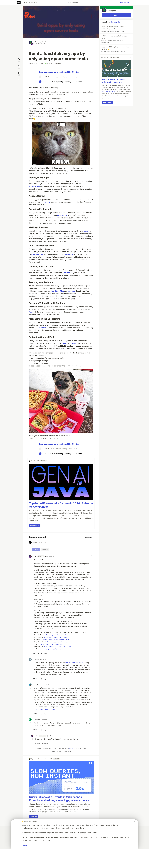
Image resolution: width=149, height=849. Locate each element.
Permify (47, 202)
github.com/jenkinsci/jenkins (50, 649)
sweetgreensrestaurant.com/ (44, 709)
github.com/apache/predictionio (55, 642)
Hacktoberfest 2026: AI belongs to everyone (113, 80)
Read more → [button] (34, 525)
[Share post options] (19, 86)
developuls (42, 42)
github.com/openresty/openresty (55, 635)
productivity (33, 63)
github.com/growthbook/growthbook (57, 646)
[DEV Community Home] (18, 2)
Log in (115, 2)
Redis (31, 312)
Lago (86, 231)
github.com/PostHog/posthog (52, 644)
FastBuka (37, 720)
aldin (34, 42)
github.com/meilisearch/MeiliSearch (56, 639)
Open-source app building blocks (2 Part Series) (59, 72)
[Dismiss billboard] (134, 821)
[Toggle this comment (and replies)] (30, 559)
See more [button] (34, 816)
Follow (116, 15)
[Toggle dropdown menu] (92, 460)
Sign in (71, 748)
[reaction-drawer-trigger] (19, 60)
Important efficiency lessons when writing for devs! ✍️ (115, 49)
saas (41, 63)
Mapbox (71, 291)
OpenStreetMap (57, 291)
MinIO (74, 343)
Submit (36, 549)
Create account (125, 2)
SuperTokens (34, 186)
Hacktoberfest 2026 (108, 92)
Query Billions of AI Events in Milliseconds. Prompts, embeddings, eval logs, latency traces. (59, 798)
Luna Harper (38, 685)
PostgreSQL (62, 215)
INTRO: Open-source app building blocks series (114, 39)
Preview (45, 549)
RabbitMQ (43, 328)
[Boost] (19, 79)
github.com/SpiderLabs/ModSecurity (57, 637)
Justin (36, 659)
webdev (58, 63)
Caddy (65, 343)
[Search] (24, 2)
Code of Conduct (56, 751)
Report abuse (67, 751)
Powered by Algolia (73, 2)
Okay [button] (25, 845)
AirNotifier (69, 254)
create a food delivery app (75, 663)
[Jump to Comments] (19, 66)
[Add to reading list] (19, 73)
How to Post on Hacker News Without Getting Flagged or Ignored (113, 29)
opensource (49, 63)
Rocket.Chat (68, 273)
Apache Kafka (37, 254)
